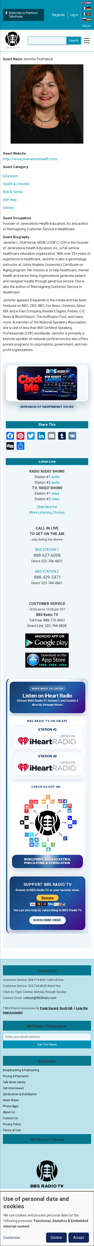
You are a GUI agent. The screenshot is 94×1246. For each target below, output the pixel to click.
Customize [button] (11, 1238)
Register (58, 15)
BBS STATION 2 (47, 571)
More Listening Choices (47, 512)
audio (55, 477)
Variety (8, 208)
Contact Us (10, 1118)
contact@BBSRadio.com (39, 998)
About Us (9, 1112)
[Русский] (84, 19)
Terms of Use (12, 1130)
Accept (78, 1238)
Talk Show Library (14, 1082)
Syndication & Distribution (20, 1094)
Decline (56, 1238)
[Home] (12, 40)
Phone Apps (11, 1106)
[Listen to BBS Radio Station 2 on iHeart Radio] (47, 766)
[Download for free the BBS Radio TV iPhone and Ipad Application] (47, 660)
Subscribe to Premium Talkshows (23, 14)
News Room (11, 1100)
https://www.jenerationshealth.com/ (30, 159)
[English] (84, 2)
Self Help (10, 200)
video (55, 493)
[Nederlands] (89, 2)
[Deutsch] (89, 8)
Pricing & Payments (16, 1076)
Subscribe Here (47, 920)
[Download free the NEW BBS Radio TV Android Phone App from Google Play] (47, 640)
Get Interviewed (13, 1088)
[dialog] (47, 1218)
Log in (74, 15)
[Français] (84, 8)
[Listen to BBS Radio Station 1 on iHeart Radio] (47, 740)
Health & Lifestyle (16, 184)
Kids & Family (13, 192)
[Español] (89, 19)
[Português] (89, 13)
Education (10, 176)
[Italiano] (84, 13)
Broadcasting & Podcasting (21, 1070)
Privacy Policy (12, 1124)
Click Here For (47, 507)
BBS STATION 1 (47, 550)
